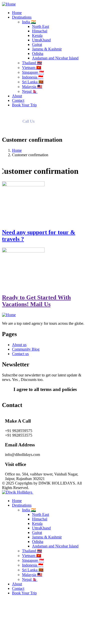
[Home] (9, 4)
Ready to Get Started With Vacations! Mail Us (36, 300)
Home (17, 150)
